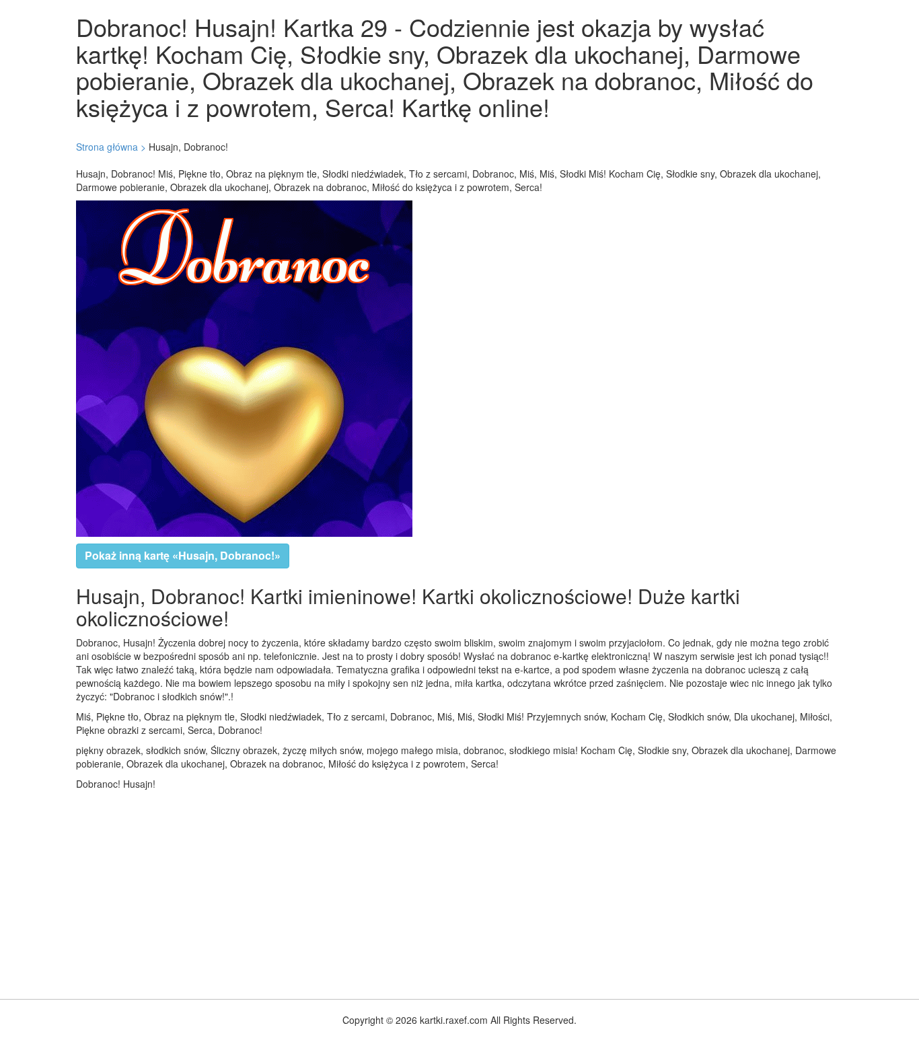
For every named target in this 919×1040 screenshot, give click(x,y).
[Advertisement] (403, 891)
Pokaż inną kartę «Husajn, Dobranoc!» (183, 555)
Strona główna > (111, 146)
